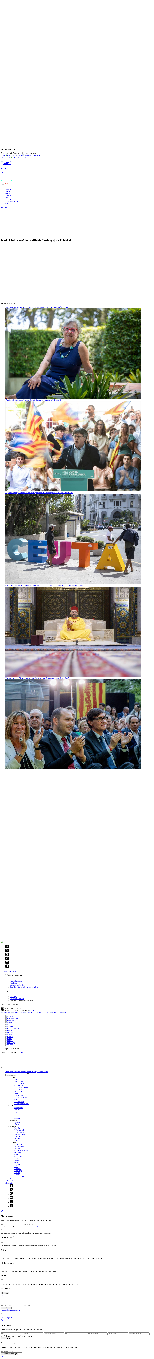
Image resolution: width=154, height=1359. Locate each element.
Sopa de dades (19, 1134)
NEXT (16, 1093)
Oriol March (56, 400)
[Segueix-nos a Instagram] (7, 955)
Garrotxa (17, 1152)
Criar (7, 203)
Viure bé (8, 199)
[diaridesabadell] (17, 1012)
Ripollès (17, 1165)
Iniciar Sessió (10, 1179)
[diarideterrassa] (30, 1012)
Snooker (17, 1122)
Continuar (5, 1293)
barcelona (17, 1110)
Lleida (16, 1158)
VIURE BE (18, 1096)
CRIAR (17, 1100)
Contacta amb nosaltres (9, 971)
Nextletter (17, 1138)
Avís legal (13, 997)
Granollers (18, 1156)
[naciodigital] (6, 1012)
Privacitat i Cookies (17, 999)
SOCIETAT (18, 1081)
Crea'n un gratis (6, 1318)
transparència (19, 1116)
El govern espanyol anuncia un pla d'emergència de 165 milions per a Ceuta (32, 493)
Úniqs (16, 1124)
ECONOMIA (19, 1083)
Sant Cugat (18, 1171)
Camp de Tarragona (21, 1150)
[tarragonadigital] (43, 1012)
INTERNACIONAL (22, 1087)
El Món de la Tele (11, 201)
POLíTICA (18, 1079)
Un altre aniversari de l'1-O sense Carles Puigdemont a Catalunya (28, 400)
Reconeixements (16, 981)
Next (7, 197)
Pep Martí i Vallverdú (77, 585)
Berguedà (17, 1148)
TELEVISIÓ (19, 1102)
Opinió (7, 193)
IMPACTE (18, 1091)
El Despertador (19, 1130)
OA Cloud (20, 1052)
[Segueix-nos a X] (7, 952)
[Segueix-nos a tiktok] (7, 967)
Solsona (17, 1173)
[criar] (64, 1012)
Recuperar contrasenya (9, 1354)
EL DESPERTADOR (22, 1098)
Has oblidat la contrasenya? (10, 1310)
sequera (17, 1112)
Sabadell (17, 1169)
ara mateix (4, 207)
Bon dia (17, 1128)
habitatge (17, 1114)
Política (8, 189)
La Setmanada (19, 1132)
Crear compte (6, 1338)
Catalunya (18, 1144)
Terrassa (17, 1175)
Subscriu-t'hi (9, 1181)
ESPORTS (18, 1089)
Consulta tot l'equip (17, 985)
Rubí (16, 1167)
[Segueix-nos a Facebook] (7, 948)
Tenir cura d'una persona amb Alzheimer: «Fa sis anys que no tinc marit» (31, 307)
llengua (17, 1118)
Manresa (17, 1161)
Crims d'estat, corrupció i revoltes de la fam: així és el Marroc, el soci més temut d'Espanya (37, 585)
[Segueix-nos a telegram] (7, 959)
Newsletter (9, 1183)
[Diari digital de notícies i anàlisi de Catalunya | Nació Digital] (6, 163)
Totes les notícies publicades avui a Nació (24, 987)
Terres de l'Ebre (20, 1177)
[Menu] (4, 185)
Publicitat (13, 983)
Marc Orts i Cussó (66, 493)
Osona (16, 1163)
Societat (8, 191)
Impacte (8, 195)
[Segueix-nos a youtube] (7, 963)
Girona (16, 1154)
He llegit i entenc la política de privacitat (18, 1336)
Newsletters (17, 155)
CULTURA (18, 1085)
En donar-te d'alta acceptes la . (21, 1227)
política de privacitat (32, 1227)
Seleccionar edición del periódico (12, 153)
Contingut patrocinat (21, 1104)
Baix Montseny (19, 1146)
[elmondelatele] (56, 1012)
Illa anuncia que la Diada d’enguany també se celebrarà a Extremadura (30, 678)
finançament (18, 1108)
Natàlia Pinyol (62, 307)
